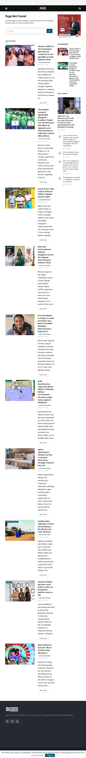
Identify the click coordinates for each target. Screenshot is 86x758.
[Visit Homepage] (43, 8)
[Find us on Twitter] (12, 721)
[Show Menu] (6, 8)
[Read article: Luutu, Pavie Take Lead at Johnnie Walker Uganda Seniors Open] (20, 198)
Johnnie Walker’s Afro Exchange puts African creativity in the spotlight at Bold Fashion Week (75, 53)
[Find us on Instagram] (17, 721)
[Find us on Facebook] (7, 721)
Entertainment (12, 522)
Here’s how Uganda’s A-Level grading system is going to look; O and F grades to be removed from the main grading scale (71, 166)
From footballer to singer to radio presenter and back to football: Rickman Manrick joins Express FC (46, 323)
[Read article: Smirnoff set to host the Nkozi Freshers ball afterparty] (20, 654)
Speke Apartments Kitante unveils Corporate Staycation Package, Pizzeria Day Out (46, 457)
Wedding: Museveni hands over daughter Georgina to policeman (71, 179)
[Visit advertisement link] (69, 26)
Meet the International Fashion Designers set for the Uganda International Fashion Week (46, 255)
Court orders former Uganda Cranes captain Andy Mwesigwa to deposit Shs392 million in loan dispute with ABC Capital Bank (71, 140)
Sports (9, 110)
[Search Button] (80, 8)
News (8, 382)
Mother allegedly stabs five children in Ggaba (70, 153)
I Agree (50, 755)
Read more (44, 103)
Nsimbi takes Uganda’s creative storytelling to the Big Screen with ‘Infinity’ (46, 526)
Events (9, 47)
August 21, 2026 (43, 336)
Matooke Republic (45, 62)
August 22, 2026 (43, 65)
